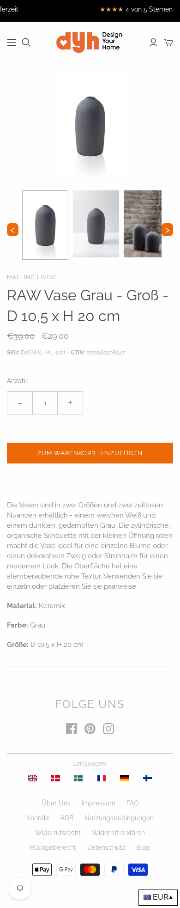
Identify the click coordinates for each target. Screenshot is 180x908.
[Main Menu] (11, 42)
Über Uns (56, 803)
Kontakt (37, 818)
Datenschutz (106, 847)
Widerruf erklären (118, 832)
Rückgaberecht (53, 847)
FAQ (132, 803)
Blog (143, 847)
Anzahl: (18, 380)
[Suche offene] (26, 42)
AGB (66, 818)
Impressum (98, 803)
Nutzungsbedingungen (119, 818)
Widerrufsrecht (58, 832)
